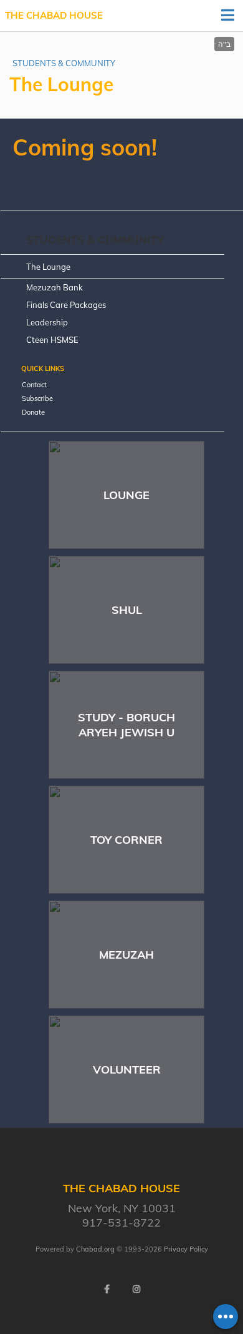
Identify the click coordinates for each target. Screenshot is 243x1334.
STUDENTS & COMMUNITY (63, 63)
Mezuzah (126, 954)
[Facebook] (106, 1289)
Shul (127, 610)
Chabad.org (95, 1249)
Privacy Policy (186, 1249)
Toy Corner (126, 840)
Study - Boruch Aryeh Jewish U (126, 724)
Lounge (126, 495)
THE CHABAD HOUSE (54, 15)
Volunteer (127, 1069)
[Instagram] (136, 1289)
